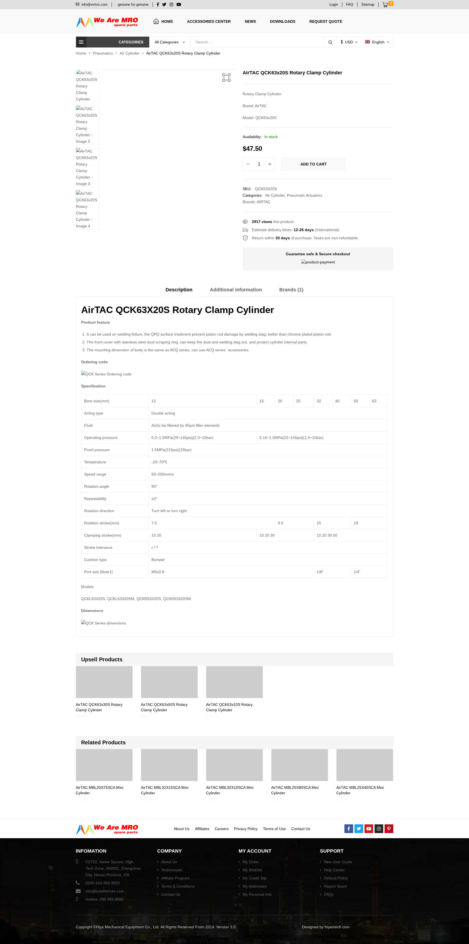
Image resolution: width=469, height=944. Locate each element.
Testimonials (171, 870)
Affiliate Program (175, 878)
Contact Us (300, 829)
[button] (226, 78)
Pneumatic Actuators (304, 195)
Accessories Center (209, 21)
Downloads (282, 21)
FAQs (329, 894)
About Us (181, 829)
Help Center (334, 870)
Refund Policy (336, 878)
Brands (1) (291, 289)
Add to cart (313, 164)
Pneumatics (103, 53)
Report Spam (335, 886)
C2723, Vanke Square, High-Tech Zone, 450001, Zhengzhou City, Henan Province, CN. (113, 868)
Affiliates (202, 829)
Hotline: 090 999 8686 (104, 899)
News (250, 21)
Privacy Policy (246, 829)
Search (330, 42)
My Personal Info (257, 894)
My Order (251, 862)
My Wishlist (252, 870)
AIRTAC (263, 202)
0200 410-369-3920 (102, 883)
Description (179, 289)
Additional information (236, 289)
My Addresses (255, 886)
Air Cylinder (130, 53)
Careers (222, 829)
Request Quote (325, 21)
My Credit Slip (255, 878)
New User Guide (338, 862)
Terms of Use (274, 829)
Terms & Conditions (178, 886)
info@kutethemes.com (104, 891)
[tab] (179, 291)
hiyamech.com (337, 927)
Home (81, 53)
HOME (167, 21)
